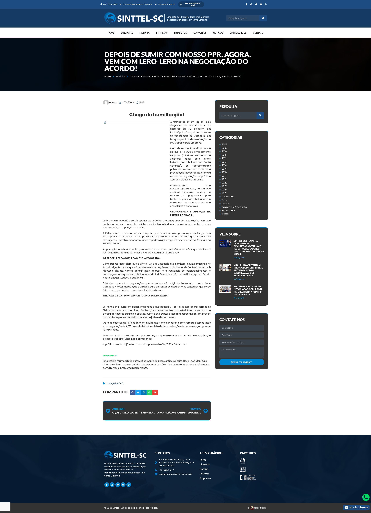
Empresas (162, 32)
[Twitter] (256, 4)
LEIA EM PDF (110, 355)
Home (111, 32)
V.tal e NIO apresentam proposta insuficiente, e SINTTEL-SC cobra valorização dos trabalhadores (248, 270)
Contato (258, 32)
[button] (132, 392)
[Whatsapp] (266, 4)
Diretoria (127, 32)
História (144, 32)
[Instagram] (251, 4)
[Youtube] (261, 4)
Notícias (218, 32)
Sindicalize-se (238, 32)
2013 (121, 383)
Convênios (199, 32)
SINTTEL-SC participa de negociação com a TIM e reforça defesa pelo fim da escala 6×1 (248, 290)
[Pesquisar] (263, 18)
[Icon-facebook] (246, 4)
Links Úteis (180, 32)
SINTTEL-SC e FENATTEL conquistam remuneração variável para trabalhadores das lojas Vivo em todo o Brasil (249, 247)
